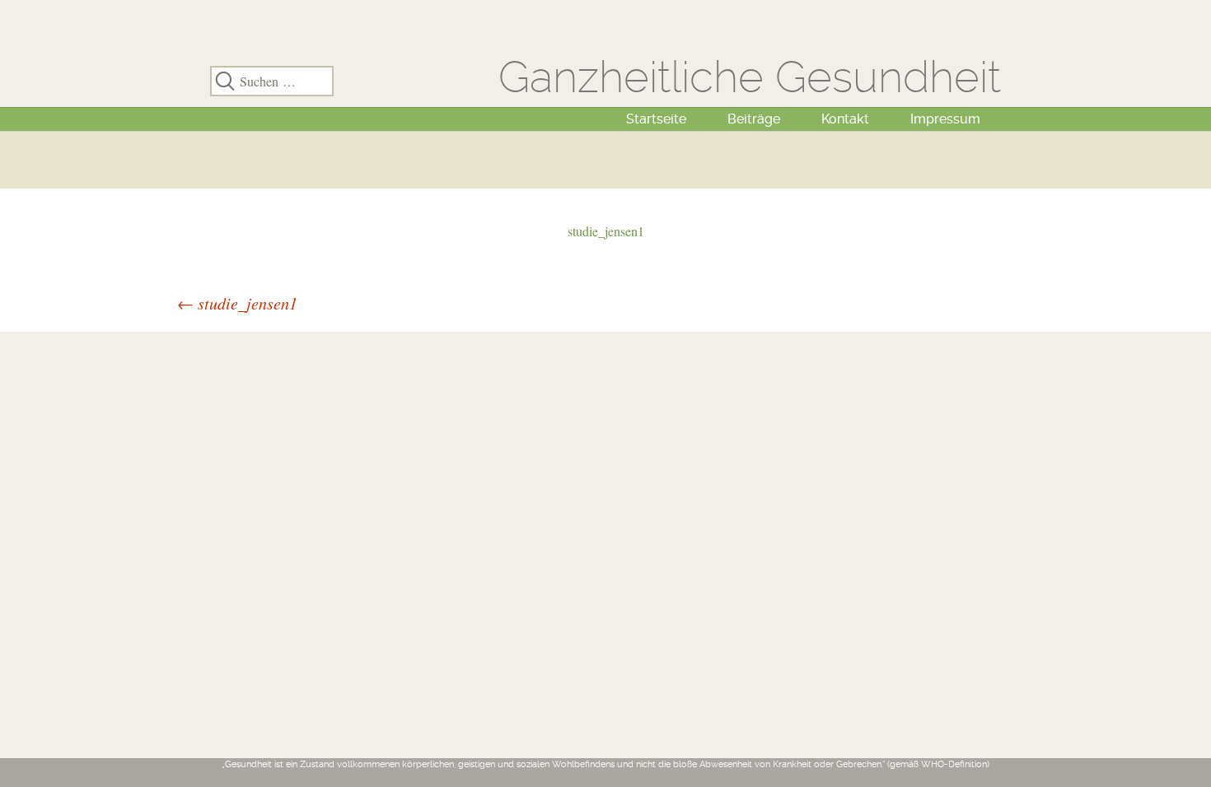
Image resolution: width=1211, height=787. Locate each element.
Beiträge (753, 119)
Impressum (945, 119)
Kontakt (845, 119)
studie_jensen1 (606, 231)
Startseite (656, 119)
